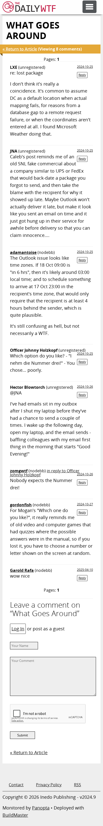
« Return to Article (19, 49)
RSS (77, 785)
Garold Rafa (22, 570)
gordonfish (21, 505)
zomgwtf (19, 471)
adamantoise (23, 252)
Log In (18, 629)
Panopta (41, 808)
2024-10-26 (85, 386)
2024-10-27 (85, 504)
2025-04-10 (85, 570)
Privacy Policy (49, 785)
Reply (82, 75)
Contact (16, 785)
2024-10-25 (85, 67)
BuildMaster (15, 815)
